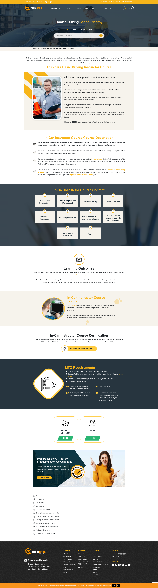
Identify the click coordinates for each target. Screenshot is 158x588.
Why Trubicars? (68, 559)
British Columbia (97, 556)
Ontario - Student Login (36, 564)
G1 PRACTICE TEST (44, 477)
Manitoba (95, 559)
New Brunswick (97, 562)
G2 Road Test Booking (43, 509)
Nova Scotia (96, 567)
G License (39, 496)
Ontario (95, 570)
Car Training (40, 506)
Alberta (95, 554)
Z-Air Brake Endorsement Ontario (47, 526)
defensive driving (80, 275)
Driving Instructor (97, 159)
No (118, 585)
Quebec (95, 572)
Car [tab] (67, 30)
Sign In (129, 8)
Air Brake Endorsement (43, 530)
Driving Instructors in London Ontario (48, 513)
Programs (66, 8)
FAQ (64, 567)
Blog (86, 8)
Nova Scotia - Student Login (38, 569)
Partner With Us (68, 570)
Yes (114, 585)
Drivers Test (81, 556)
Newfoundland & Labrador (100, 564)
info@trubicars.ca (127, 2)
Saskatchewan (97, 575)
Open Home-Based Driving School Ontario (83, 563)
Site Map (80, 567)
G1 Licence (40, 499)
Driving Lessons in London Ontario (47, 520)
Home (35, 48)
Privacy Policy (67, 562)
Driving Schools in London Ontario (47, 516)
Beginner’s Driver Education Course (81, 175)
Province (77, 8)
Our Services (67, 556)
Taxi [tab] (90, 30)
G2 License (40, 503)
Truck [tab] (82, 30)
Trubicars (73, 305)
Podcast (95, 8)
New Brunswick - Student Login (39, 567)
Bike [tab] (74, 30)
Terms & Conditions (69, 564)
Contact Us (107, 8)
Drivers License (82, 554)
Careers (65, 572)
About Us (54, 8)
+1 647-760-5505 (115, 2)
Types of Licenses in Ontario (45, 523)
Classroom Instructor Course (45, 533)
